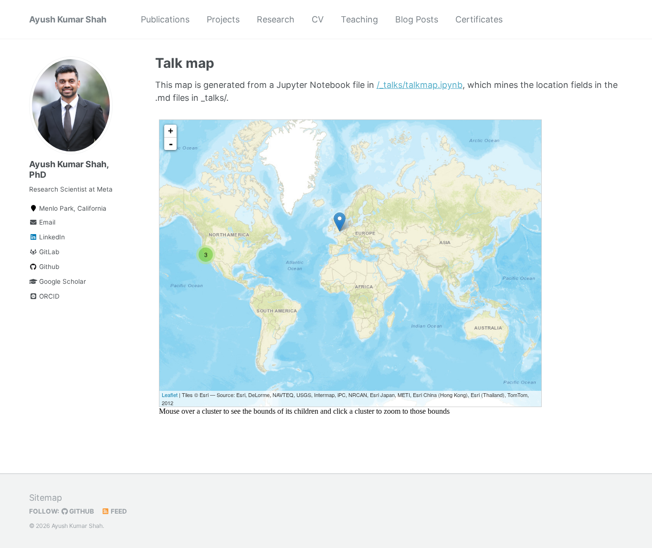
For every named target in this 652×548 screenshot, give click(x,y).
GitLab (48, 252)
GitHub (81, 511)
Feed (118, 511)
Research (275, 19)
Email (46, 222)
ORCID (48, 296)
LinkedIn (51, 237)
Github (48, 266)
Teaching (359, 19)
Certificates (479, 19)
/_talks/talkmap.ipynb (420, 85)
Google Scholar (61, 281)
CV (318, 19)
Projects (223, 19)
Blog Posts (416, 19)
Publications (165, 19)
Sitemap (45, 498)
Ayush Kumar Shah (67, 19)
